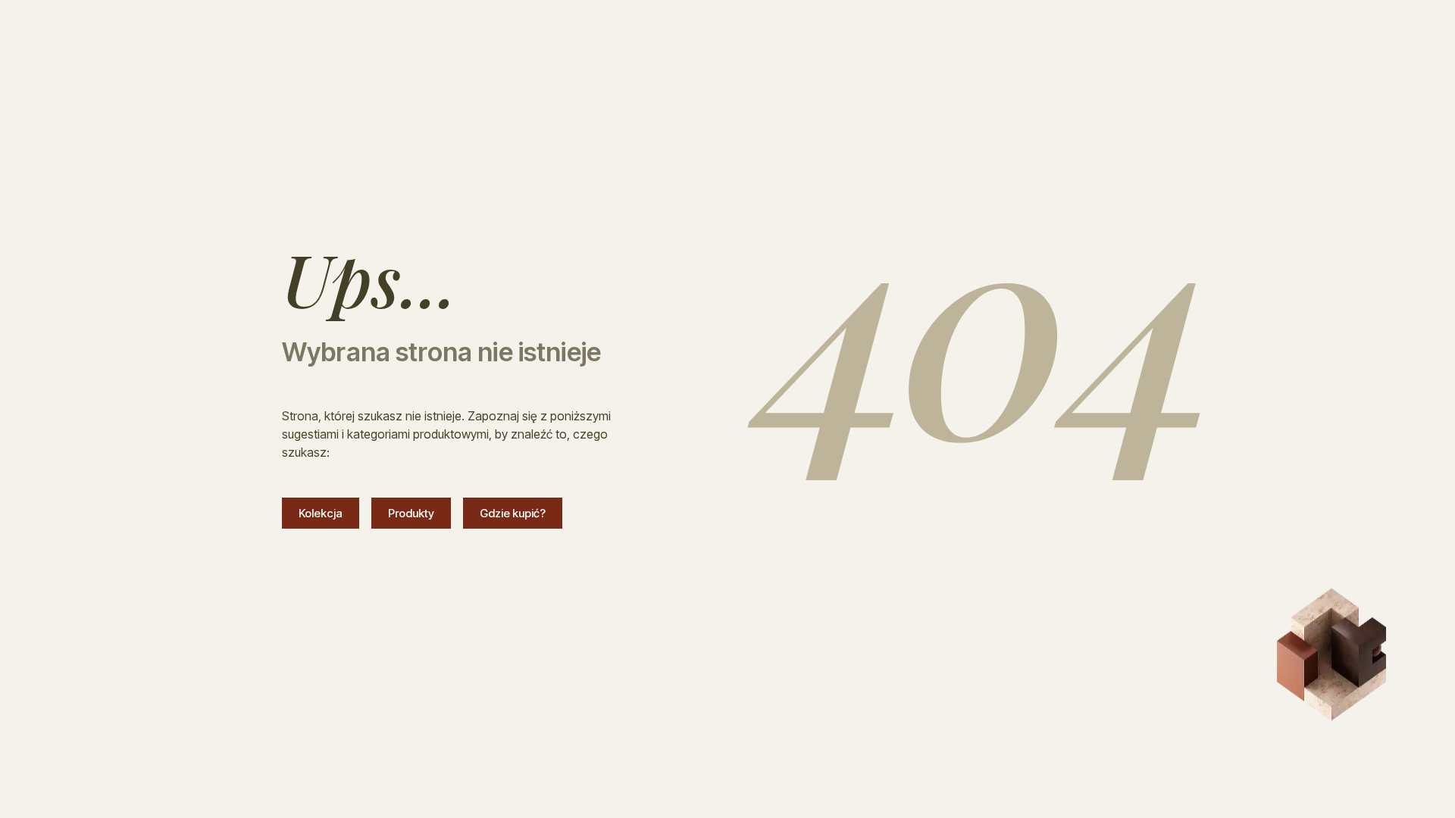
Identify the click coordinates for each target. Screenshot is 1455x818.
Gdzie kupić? (513, 513)
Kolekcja (321, 513)
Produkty (411, 513)
